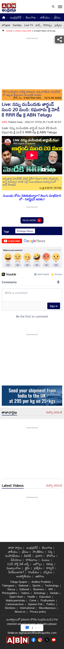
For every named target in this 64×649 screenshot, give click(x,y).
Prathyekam (48, 600)
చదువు (49, 564)
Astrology (40, 593)
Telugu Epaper (18, 581)
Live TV (28, 25)
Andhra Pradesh (41, 581)
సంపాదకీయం (12, 556)
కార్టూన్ (50, 568)
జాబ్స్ (38, 25)
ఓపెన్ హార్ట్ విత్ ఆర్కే (18, 564)
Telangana (8, 585)
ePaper (6, 25)
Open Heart (16, 596)
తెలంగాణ (31, 17)
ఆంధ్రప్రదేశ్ (16, 17)
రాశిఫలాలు (31, 560)
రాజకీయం (33, 572)
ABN (4, 122)
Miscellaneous (47, 607)
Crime (32, 600)
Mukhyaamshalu (15, 600)
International (27, 607)
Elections (10, 607)
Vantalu (54, 593)
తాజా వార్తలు (15, 547)
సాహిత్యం (47, 25)
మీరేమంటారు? (16, 572)
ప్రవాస (39, 556)
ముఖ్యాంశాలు (14, 568)
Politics (50, 604)
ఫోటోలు (51, 556)
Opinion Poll (35, 604)
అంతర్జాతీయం (23, 576)
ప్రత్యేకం (58, 25)
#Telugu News (25, 231)
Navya (11, 589)
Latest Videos (13, 485)
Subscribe (14, 241)
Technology (52, 585)
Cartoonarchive (15, 604)
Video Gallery (23, 31)
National (23, 585)
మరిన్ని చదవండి (54, 412)
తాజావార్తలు (9, 412)
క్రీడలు (57, 17)
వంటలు (46, 560)
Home (9, 31)
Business (38, 589)
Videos (25, 593)
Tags (6, 231)
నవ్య (50, 552)
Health (31, 596)
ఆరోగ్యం (37, 564)
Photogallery (9, 593)
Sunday (17, 25)
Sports (37, 585)
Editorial (24, 589)
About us (20, 611)
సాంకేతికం (38, 552)
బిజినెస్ (27, 556)
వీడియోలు (16, 560)
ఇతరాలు (39, 576)
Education (45, 596)
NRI (50, 589)
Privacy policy (38, 611)
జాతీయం (45, 17)
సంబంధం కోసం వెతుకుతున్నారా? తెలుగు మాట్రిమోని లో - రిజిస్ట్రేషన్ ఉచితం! (32, 197)
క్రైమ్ (27, 568)
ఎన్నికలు (47, 572)
